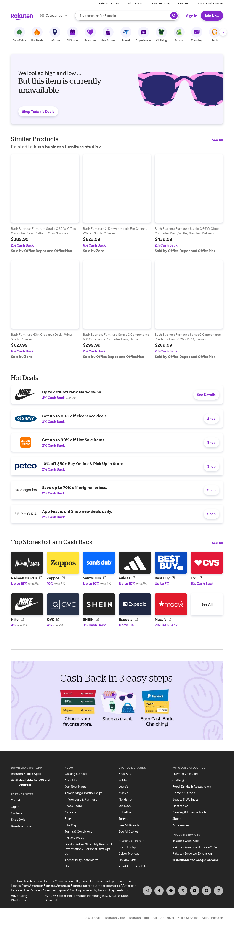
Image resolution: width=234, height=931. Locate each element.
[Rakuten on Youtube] (194, 890)
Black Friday (127, 847)
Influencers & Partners (81, 799)
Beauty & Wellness (185, 799)
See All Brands (129, 825)
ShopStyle (18, 819)
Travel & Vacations (185, 774)
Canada (16, 800)
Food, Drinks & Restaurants (191, 786)
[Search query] (174, 16)
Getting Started (76, 774)
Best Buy (125, 774)
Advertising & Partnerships (83, 793)
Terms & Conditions (78, 831)
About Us (71, 780)
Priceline (125, 812)
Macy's (123, 793)
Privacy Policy (74, 838)
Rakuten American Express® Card (195, 847)
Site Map (71, 825)
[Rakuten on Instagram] (147, 890)
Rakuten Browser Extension (192, 853)
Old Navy (125, 806)
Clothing (178, 780)
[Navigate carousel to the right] (223, 32)
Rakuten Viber (115, 918)
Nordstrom (126, 799)
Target (123, 818)
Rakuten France (22, 826)
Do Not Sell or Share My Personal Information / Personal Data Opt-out (88, 848)
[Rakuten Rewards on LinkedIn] (218, 890)
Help (68, 866)
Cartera (16, 813)
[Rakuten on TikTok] (159, 890)
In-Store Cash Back (185, 840)
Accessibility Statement (81, 860)
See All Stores (128, 831)
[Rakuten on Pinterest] (206, 890)
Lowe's (123, 786)
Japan (15, 807)
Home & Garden (183, 793)
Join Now (212, 15)
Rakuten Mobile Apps (26, 774)
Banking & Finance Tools (189, 812)
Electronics (180, 806)
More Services (188, 918)
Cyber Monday (129, 853)
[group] (45, 203)
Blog (68, 818)
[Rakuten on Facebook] (171, 890)
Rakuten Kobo (139, 918)
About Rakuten (212, 918)
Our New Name (76, 786)
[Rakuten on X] (182, 890)
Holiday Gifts (127, 860)
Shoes (176, 818)
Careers (70, 812)
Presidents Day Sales (133, 866)
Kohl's (123, 780)
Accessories (180, 825)
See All (217, 140)
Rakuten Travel (163, 918)
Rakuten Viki (92, 918)
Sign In (191, 15)
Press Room (73, 806)
